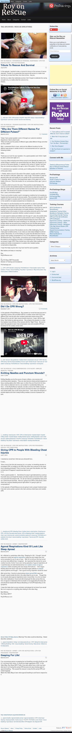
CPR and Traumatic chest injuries (12, 533)
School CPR (53, 198)
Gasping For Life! (10, 655)
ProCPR (22, 117)
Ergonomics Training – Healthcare (60, 221)
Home (4, 20)
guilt (27, 361)
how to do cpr (40, 361)
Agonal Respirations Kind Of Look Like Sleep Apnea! (22, 548)
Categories (18, 1)
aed (4, 359)
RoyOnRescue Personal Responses (25, 61)
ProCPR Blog (54, 192)
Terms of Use (27, 728)
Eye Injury (31, 368)
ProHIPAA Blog (54, 194)
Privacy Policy (18, 728)
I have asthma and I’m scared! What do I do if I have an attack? (60, 132)
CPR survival (15, 117)
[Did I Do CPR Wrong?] (24, 289)
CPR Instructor (10, 267)
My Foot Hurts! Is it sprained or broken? (60, 150)
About (12, 1)
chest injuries (12, 435)
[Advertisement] (61, 74)
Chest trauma (41, 531)
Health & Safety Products (57, 179)
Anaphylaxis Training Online (58, 211)
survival (16, 119)
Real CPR (27, 117)
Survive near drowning (24, 119)
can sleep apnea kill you (24, 642)
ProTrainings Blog (55, 196)
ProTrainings (53, 183)
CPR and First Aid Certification (59, 217)
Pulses (8, 269)
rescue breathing (39, 117)
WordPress (60, 730)
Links (30, 1)
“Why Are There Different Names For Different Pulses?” (20, 130)
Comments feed (56, 277)
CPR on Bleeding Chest (28, 533)
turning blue (40, 363)
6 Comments (43, 308)
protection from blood (6, 537)
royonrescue (4, 119)
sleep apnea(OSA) (31, 573)
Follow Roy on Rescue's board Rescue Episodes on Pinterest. (59, 166)
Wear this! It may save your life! (59, 137)
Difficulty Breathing (6, 644)
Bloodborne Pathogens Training (59, 213)
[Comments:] (46, 67)
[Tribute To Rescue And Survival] (24, 46)
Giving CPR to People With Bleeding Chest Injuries (24, 451)
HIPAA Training (54, 232)
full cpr (23, 361)
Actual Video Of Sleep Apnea (9, 637)
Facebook (63, 727)
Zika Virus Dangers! (57, 146)
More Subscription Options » (60, 97)
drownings (41, 718)
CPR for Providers (18, 62)
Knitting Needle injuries (24, 436)
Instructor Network (55, 181)
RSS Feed (70, 727)
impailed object (36, 435)
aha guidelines (14, 359)
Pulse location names (35, 267)
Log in (53, 271)
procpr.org (17, 267)
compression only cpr (32, 359)
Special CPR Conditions (9, 447)
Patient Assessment (8, 126)
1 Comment (43, 134)
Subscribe (55, 56)
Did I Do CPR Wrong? (12, 306)
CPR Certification (55, 219)
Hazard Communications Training (60, 230)
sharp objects (23, 440)
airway (15, 642)
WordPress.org (56, 280)
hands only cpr (32, 361)
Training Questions (19, 124)
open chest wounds (9, 535)
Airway (15, 544)
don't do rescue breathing (14, 361)
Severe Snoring (29, 644)
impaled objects (13, 436)
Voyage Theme (67, 730)
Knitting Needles (35, 436)
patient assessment (11, 438)
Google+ (67, 727)
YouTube (68, 727)
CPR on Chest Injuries (25, 435)
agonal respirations (19, 557)
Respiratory (23, 544)
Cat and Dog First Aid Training (59, 215)
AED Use (5, 117)
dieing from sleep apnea (41, 642)
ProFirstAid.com (25, 267)
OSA (13, 644)
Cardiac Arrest (23, 359)
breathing (5, 435)
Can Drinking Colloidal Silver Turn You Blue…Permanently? (59, 142)
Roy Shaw (23, 269)
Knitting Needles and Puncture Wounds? (23, 372)
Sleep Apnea (37, 644)
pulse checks (39, 720)
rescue (32, 117)
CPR (10, 117)
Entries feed (55, 274)
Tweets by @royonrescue (57, 165)
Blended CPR (54, 178)
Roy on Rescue (5, 1)
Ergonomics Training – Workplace (60, 224)
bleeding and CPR (7, 531)
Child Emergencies (19, 368)
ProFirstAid (30, 438)
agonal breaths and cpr (17, 718)
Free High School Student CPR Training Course (59, 227)
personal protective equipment (23, 535)
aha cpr (8, 359)
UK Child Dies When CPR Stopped (23, 721)
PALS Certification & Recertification (56, 235)
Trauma (10, 370)
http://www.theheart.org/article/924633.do (13, 715)
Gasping (3, 720)
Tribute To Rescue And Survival (17, 65)
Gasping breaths (10, 720)
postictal (40, 568)
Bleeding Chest (17, 531)
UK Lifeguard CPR (37, 721)
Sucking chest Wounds (33, 440)
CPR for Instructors (35, 124)
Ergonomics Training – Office (58, 222)
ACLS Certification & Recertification (56, 208)
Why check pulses (38, 269)
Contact (25, 1)
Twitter (65, 727)
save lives (10, 119)
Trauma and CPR (33, 537)
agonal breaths (7, 718)
